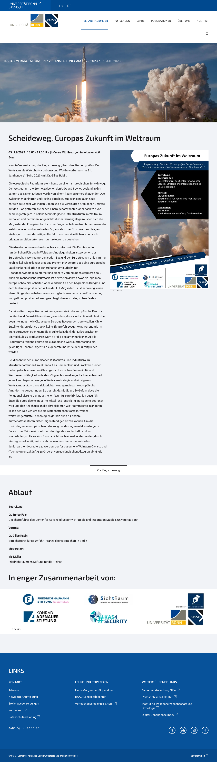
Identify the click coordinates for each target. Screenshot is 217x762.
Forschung (122, 20)
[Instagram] (194, 731)
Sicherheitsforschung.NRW (159, 690)
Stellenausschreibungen (23, 703)
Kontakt (203, 20)
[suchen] (206, 36)
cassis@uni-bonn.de (24, 728)
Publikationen (161, 20)
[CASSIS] (33, 20)
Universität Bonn (22, 4)
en (61, 6)
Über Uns (183, 20)
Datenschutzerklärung (22, 717)
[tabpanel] (108, 82)
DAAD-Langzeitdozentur (90, 696)
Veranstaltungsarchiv (68, 61)
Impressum (15, 710)
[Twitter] (172, 731)
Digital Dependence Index (158, 715)
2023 (94, 61)
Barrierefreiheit (198, 756)
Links (16, 670)
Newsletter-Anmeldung (23, 696)
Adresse (13, 690)
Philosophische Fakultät (157, 697)
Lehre (140, 20)
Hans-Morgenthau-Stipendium (94, 690)
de (69, 6)
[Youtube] (183, 731)
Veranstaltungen (95, 20)
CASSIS (8, 61)
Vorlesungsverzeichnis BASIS (94, 703)
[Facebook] (205, 731)
